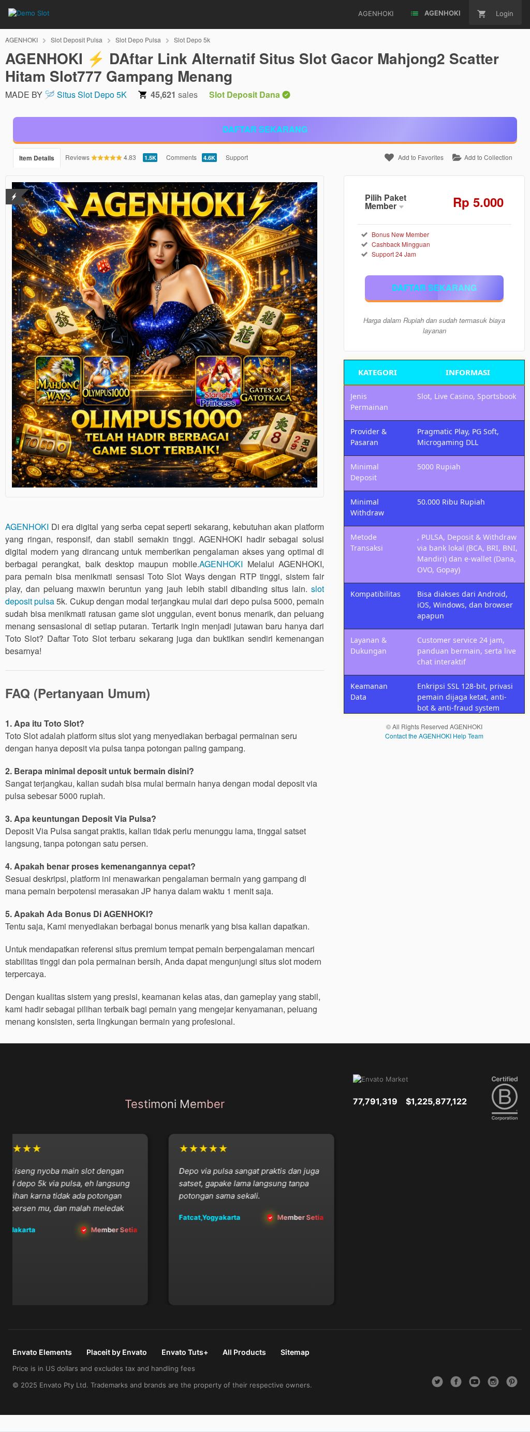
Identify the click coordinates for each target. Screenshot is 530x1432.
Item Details (36, 158)
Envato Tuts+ (184, 1352)
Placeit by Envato (116, 1352)
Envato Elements (42, 1352)
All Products (244, 1352)
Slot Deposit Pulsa (76, 39)
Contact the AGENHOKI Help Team (434, 735)
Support (237, 157)
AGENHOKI (21, 39)
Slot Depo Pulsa (138, 39)
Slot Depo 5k (192, 39)
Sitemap (295, 1352)
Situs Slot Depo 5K (92, 94)
